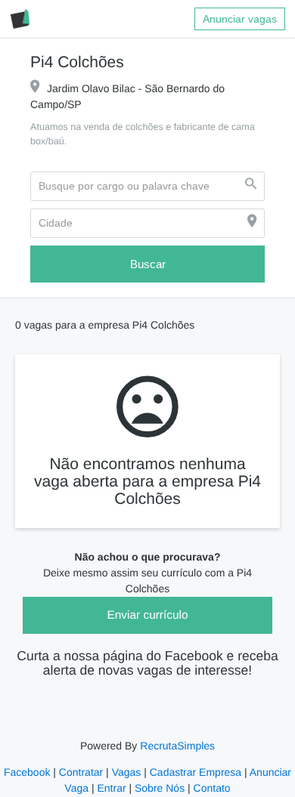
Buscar (147, 264)
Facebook (29, 773)
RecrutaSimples (176, 746)
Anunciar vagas (240, 19)
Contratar (82, 773)
